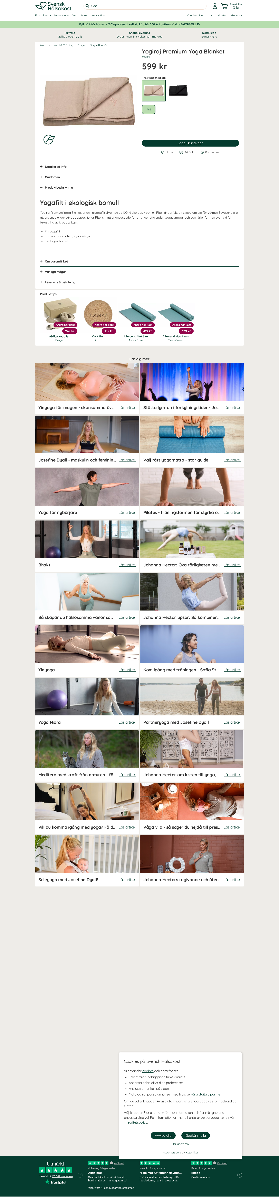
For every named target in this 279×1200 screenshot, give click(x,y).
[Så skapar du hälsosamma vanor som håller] (87, 598)
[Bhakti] (87, 546)
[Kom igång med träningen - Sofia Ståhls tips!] (192, 651)
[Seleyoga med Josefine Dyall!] (87, 860)
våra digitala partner (206, 1094)
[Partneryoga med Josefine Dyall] (192, 703)
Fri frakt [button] (69, 34)
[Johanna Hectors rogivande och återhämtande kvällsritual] (192, 860)
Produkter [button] (41, 15)
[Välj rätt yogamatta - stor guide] (192, 441)
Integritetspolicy (135, 1122)
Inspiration (98, 15)
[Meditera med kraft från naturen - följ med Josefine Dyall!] (87, 756)
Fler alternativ (180, 1144)
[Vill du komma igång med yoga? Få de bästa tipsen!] (87, 808)
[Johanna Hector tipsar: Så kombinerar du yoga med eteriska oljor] (192, 598)
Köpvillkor (192, 1152)
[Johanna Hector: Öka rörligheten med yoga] (192, 546)
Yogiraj (146, 56)
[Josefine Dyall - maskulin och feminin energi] (87, 441)
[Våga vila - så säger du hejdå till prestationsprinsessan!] (192, 808)
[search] (145, 6)
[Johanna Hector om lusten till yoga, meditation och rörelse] (192, 756)
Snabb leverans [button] (139, 34)
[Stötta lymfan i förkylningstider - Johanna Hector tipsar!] (192, 388)
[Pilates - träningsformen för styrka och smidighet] (192, 493)
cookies (148, 1071)
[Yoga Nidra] (87, 703)
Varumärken (80, 15)
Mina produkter (217, 15)
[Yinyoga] (87, 651)
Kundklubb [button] (209, 34)
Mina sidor (237, 15)
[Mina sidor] (214, 6)
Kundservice (195, 15)
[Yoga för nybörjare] (87, 493)
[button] (232, 6)
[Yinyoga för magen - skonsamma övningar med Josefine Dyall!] (87, 388)
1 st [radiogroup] (148, 109)
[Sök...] (87, 6)
